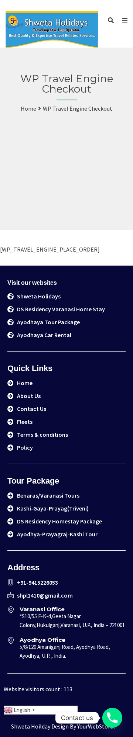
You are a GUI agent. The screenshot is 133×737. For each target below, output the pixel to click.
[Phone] (112, 718)
